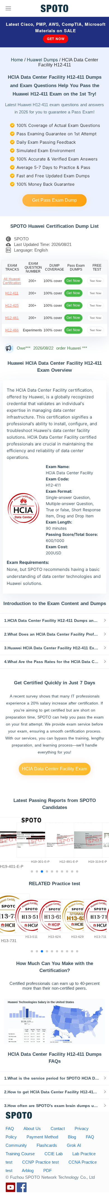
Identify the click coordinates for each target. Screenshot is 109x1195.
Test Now (95, 280)
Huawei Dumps (42, 59)
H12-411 (11, 293)
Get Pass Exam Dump (54, 200)
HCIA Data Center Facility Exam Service (54, 770)
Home (17, 59)
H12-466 (12, 330)
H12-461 (12, 318)
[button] (54, 620)
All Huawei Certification (12, 281)
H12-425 (12, 306)
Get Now (56, 38)
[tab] (54, 620)
